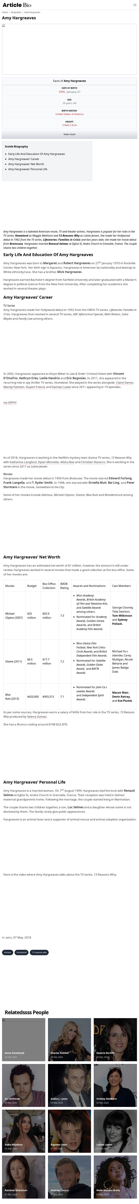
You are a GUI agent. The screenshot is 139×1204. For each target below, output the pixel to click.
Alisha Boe (67, 462)
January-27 (73, 92)
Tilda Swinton (121, 611)
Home (5, 12)
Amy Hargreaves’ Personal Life (27, 169)
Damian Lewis (61, 387)
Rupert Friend (35, 387)
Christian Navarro (93, 462)
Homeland (21, 952)
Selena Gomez (36, 716)
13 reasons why (39, 952)
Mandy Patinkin (13, 387)
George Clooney (122, 607)
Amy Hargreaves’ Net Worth (26, 164)
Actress (7, 952)
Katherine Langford (23, 462)
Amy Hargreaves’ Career (23, 159)
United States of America (69, 114)
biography (16, 12)
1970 (62, 92)
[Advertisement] (69, 204)
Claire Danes (124, 382)
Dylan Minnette (48, 462)
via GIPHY (10, 402)
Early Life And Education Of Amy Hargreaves (36, 154)
